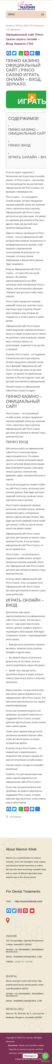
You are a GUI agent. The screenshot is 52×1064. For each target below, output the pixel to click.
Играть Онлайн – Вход (29, 157)
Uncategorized (15, 817)
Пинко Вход (19, 145)
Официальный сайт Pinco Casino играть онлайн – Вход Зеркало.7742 (24, 39)
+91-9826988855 (22, 949)
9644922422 (12, 952)
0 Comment (38, 26)
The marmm (27, 1038)
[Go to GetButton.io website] (45, 1061)
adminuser (15, 29)
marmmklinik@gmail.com (28, 957)
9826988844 (37, 949)
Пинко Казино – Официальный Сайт (27, 131)
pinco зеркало (20, 731)
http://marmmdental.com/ (28, 901)
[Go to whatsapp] (45, 1055)
